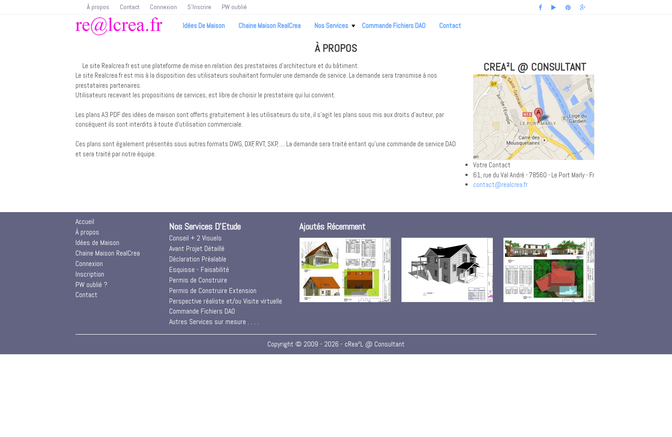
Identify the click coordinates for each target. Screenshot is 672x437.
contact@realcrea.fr (500, 184)
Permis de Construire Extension (212, 290)
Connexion (163, 7)
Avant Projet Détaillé (196, 248)
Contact (129, 7)
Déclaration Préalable (197, 259)
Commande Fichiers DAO (394, 25)
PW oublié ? (91, 284)
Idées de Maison (204, 25)
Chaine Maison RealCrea (270, 25)
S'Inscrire (199, 7)
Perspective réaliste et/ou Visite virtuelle (225, 301)
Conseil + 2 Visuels (195, 238)
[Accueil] (118, 25)
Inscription (89, 274)
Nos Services (331, 25)
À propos (98, 7)
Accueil (84, 221)
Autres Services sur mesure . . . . (214, 321)
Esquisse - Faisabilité (199, 269)
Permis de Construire (198, 280)
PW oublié (234, 7)
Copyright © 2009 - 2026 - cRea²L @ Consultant (336, 344)
